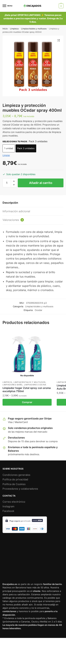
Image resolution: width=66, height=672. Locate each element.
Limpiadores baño (12, 384)
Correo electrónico (14, 501)
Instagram (8, 506)
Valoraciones (13, 220)
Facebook (8, 511)
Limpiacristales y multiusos (34, 28)
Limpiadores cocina (35, 384)
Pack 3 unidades (26, 148)
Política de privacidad (15, 479)
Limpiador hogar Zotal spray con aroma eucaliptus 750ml (27, 389)
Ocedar (38, 310)
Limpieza (14, 28)
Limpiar (6, 155)
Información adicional (16, 211)
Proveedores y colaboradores (20, 488)
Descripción (10, 202)
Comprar (27, 402)
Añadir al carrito (40, 183)
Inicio (5, 28)
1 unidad (8, 148)
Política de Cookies (14, 484)
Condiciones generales (16, 474)
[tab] (33, 203)
